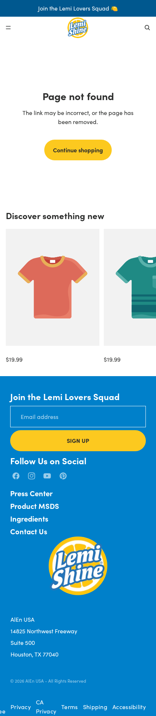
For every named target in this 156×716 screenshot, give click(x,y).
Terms (69, 707)
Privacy (21, 707)
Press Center (31, 493)
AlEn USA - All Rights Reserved (55, 681)
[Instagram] (31, 476)
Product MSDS (34, 506)
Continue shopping (78, 150)
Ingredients (29, 518)
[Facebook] (16, 476)
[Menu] (8, 27)
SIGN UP (78, 440)
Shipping (95, 707)
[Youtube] (47, 476)
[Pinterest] (63, 476)
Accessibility (129, 707)
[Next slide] (142, 296)
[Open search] (147, 28)
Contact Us (28, 531)
